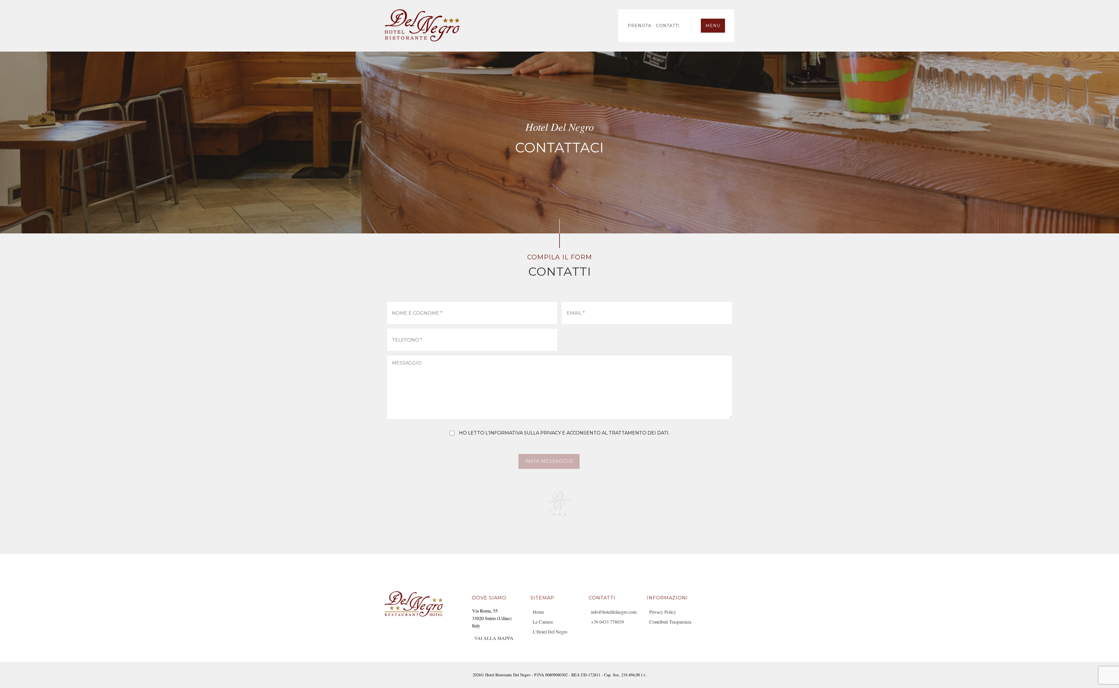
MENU (712, 25)
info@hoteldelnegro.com (613, 612)
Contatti (668, 25)
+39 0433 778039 (607, 622)
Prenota (639, 25)
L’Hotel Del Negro (550, 632)
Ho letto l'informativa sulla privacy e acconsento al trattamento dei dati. (564, 433)
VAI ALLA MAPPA (493, 638)
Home (538, 612)
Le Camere (543, 622)
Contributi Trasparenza (670, 622)
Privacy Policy (662, 612)
